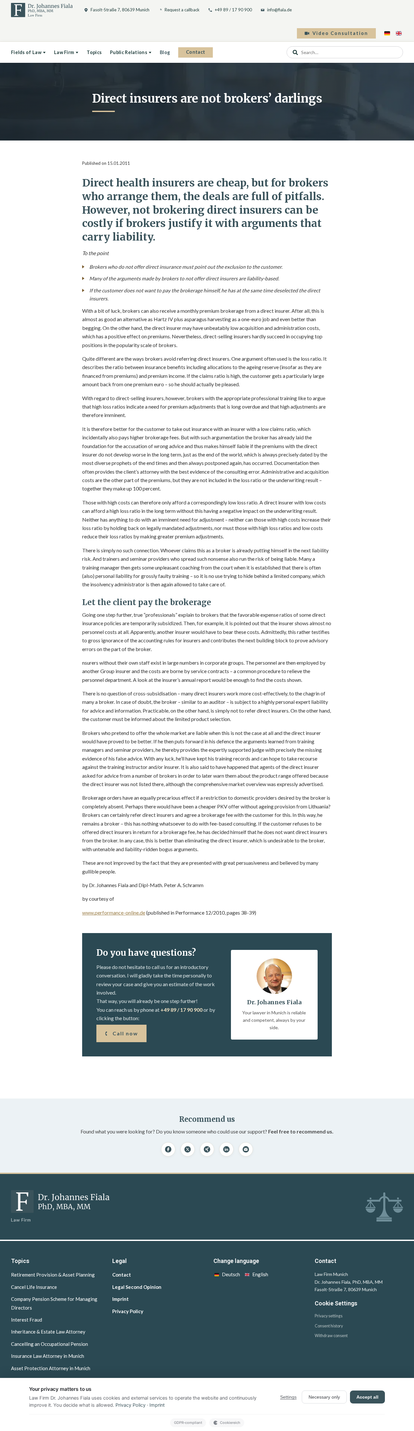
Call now (125, 1033)
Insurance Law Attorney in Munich (47, 1356)
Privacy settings (329, 1315)
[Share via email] (246, 1149)
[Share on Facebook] (168, 1149)
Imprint (120, 1299)
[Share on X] (187, 1149)
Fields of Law (26, 52)
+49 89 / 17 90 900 (233, 9)
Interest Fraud (26, 1320)
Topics (94, 52)
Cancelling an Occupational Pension (49, 1344)
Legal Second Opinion (136, 1287)
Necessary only (324, 1397)
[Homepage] (42, 10)
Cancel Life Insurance (34, 1287)
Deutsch (231, 1274)
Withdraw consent (331, 1335)
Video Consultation (340, 33)
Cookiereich (230, 1422)
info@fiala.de (279, 9)
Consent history (329, 1326)
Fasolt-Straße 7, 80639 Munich (120, 9)
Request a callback (182, 9)
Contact (195, 52)
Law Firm (64, 52)
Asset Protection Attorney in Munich (50, 1368)
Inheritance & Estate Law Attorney (48, 1332)
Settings (288, 1397)
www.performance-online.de (113, 912)
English (260, 1274)
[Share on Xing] (207, 1149)
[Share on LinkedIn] (226, 1149)
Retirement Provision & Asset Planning (53, 1275)
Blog (165, 52)
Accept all (367, 1397)
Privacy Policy (127, 1311)
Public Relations (128, 52)
